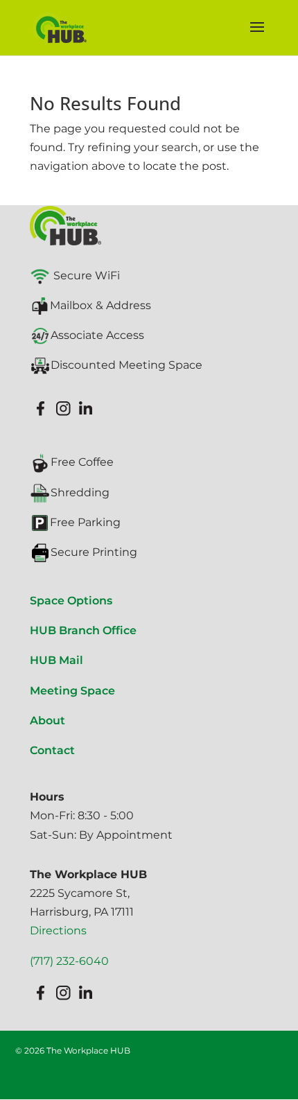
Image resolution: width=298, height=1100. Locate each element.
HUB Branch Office (83, 630)
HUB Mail (56, 660)
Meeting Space (72, 690)
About (47, 720)
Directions (58, 930)
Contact (52, 750)
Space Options (71, 600)
